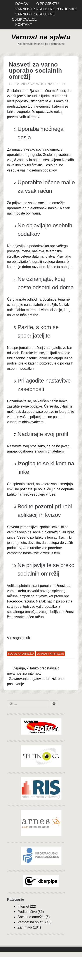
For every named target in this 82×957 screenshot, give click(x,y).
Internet (23, 906)
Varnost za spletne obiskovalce (33, 16)
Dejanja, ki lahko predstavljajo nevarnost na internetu (33, 670)
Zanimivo (24, 927)
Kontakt (23, 25)
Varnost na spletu (41, 37)
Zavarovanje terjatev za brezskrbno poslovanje (35, 681)
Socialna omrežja (31, 917)
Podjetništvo (27, 912)
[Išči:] (28, 703)
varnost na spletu (50, 653)
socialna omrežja (21, 653)
